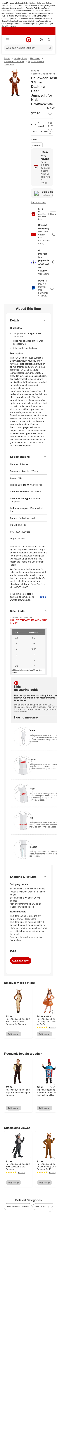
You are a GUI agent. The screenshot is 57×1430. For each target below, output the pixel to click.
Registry (36, 23)
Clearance (31, 18)
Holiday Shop (20, 58)
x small (34, 131)
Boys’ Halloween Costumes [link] (18, 1206)
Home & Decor (25, 5)
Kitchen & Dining (38, 5)
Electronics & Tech (28, 13)
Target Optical (16, 18)
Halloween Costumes (14, 61)
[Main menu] (8, 39)
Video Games (41, 13)
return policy (24, 936)
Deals (24, 18)
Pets (22, 10)
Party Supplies (20, 15)
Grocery (12, 8)
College (33, 3)
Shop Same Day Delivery (22, 23)
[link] (43, 108)
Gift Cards (37, 15)
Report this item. (43, 596)
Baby (36, 8)
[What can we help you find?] (28, 48)
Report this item (38, 202)
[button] (43, 108)
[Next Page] (50, 131)
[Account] (41, 39)
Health (27, 10)
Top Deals (18, 21)
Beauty (41, 8)
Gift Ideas (29, 15)
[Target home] (29, 40)
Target (7, 58)
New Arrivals (41, 18)
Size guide (50, 124)
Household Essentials (25, 8)
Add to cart (36, 145)
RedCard (44, 23)
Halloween (40, 3)
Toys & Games (15, 13)
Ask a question (20, 960)
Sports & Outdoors (13, 10)
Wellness (33, 10)
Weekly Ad (42, 21)
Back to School (24, 3)
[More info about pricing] (50, 113)
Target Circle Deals (30, 21)
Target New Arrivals (10, 3)
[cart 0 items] (49, 39)
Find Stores (11, 26)
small (41, 131)
